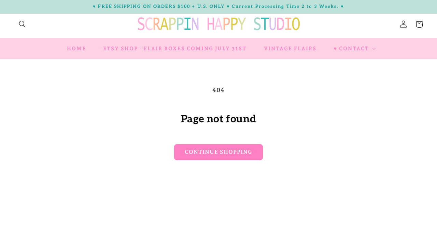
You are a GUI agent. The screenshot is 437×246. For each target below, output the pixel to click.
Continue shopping (218, 152)
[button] (22, 24)
